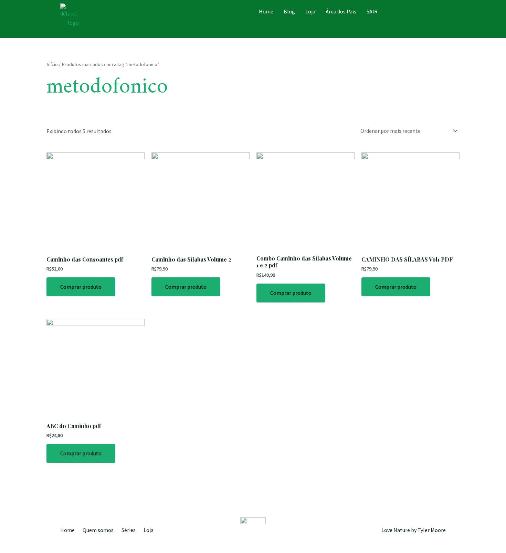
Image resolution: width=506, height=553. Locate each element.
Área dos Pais (341, 11)
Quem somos (98, 530)
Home (266, 11)
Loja (310, 11)
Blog (289, 11)
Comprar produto (81, 286)
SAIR (372, 11)
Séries (129, 530)
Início (52, 64)
